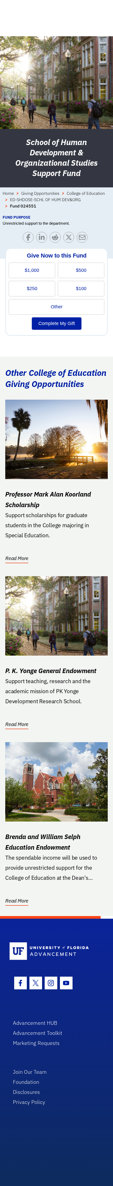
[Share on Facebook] (29, 238)
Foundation (26, 1081)
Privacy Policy (29, 1102)
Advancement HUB (35, 1022)
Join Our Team (30, 1071)
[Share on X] (70, 238)
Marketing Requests (36, 1043)
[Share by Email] (83, 238)
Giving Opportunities (40, 193)
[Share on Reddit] (56, 238)
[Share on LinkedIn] (43, 238)
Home (8, 193)
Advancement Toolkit (37, 1032)
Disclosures (26, 1091)
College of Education (86, 193)
